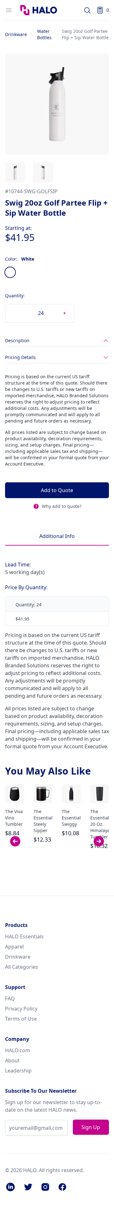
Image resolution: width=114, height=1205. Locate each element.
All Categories (21, 966)
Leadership (18, 1070)
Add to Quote (57, 490)
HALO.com (17, 1050)
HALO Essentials (24, 936)
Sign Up (90, 1127)
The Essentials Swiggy (72, 817)
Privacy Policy (21, 1008)
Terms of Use (21, 1018)
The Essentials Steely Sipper (44, 820)
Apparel (14, 946)
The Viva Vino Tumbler (14, 817)
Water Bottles (44, 34)
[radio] (10, 272)
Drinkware (16, 34)
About (12, 1060)
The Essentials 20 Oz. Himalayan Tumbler (101, 824)
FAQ (10, 998)
